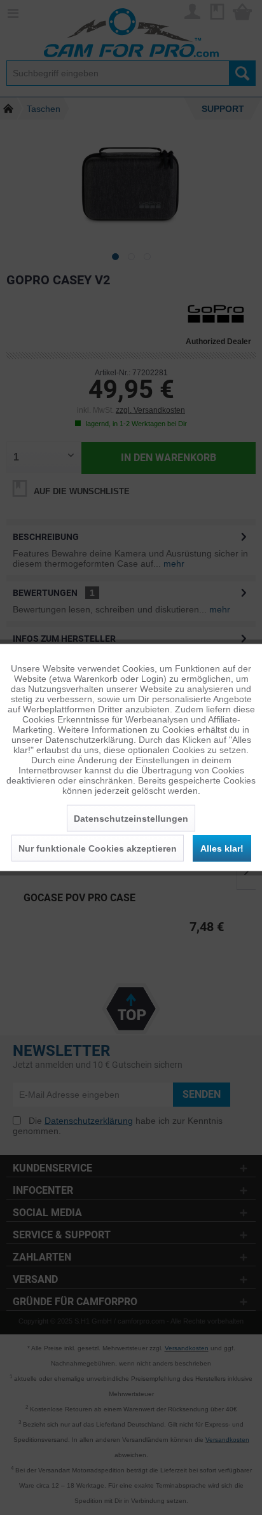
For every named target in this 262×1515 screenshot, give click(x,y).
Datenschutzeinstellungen (131, 818)
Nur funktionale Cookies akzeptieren (97, 848)
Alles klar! (222, 848)
